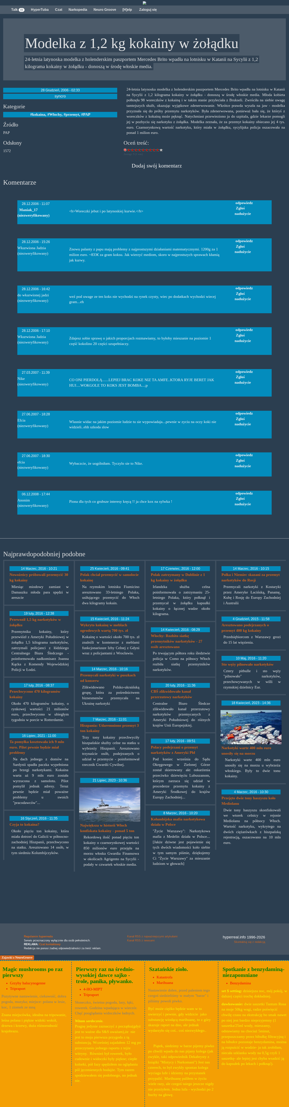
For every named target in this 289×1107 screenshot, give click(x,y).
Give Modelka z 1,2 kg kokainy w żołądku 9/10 (158, 149)
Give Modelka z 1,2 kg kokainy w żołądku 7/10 (150, 149)
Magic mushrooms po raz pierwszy (33, 972)
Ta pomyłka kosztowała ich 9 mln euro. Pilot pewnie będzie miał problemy (37, 747)
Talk (17, 9)
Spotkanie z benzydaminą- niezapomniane (254, 972)
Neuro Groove (105, 9)
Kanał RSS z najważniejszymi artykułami (152, 936)
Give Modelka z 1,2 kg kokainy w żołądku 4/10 (140, 149)
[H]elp (127, 9)
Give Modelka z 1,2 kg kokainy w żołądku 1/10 (129, 149)
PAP (86, 114)
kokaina (38, 114)
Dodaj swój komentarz (157, 165)
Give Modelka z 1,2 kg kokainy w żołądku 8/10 (154, 149)
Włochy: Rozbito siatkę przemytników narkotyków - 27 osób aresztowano (176, 641)
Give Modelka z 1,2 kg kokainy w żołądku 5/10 (143, 149)
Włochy (55, 114)
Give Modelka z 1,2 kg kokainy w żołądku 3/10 (136, 149)
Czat (58, 9)
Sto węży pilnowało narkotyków (248, 664)
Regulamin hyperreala (38, 936)
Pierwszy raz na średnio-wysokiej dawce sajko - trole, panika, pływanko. (105, 975)
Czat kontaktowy (50, 944)
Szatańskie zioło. (168, 969)
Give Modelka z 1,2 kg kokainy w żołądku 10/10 (161, 149)
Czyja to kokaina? (24, 824)
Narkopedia (78, 9)
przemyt (72, 114)
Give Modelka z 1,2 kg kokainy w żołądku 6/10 (147, 149)
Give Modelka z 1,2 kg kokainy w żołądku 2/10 (132, 149)
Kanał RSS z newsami (141, 940)
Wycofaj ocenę (125, 149)
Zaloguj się (147, 9)
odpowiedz (244, 203)
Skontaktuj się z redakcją (249, 942)
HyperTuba (40, 9)
